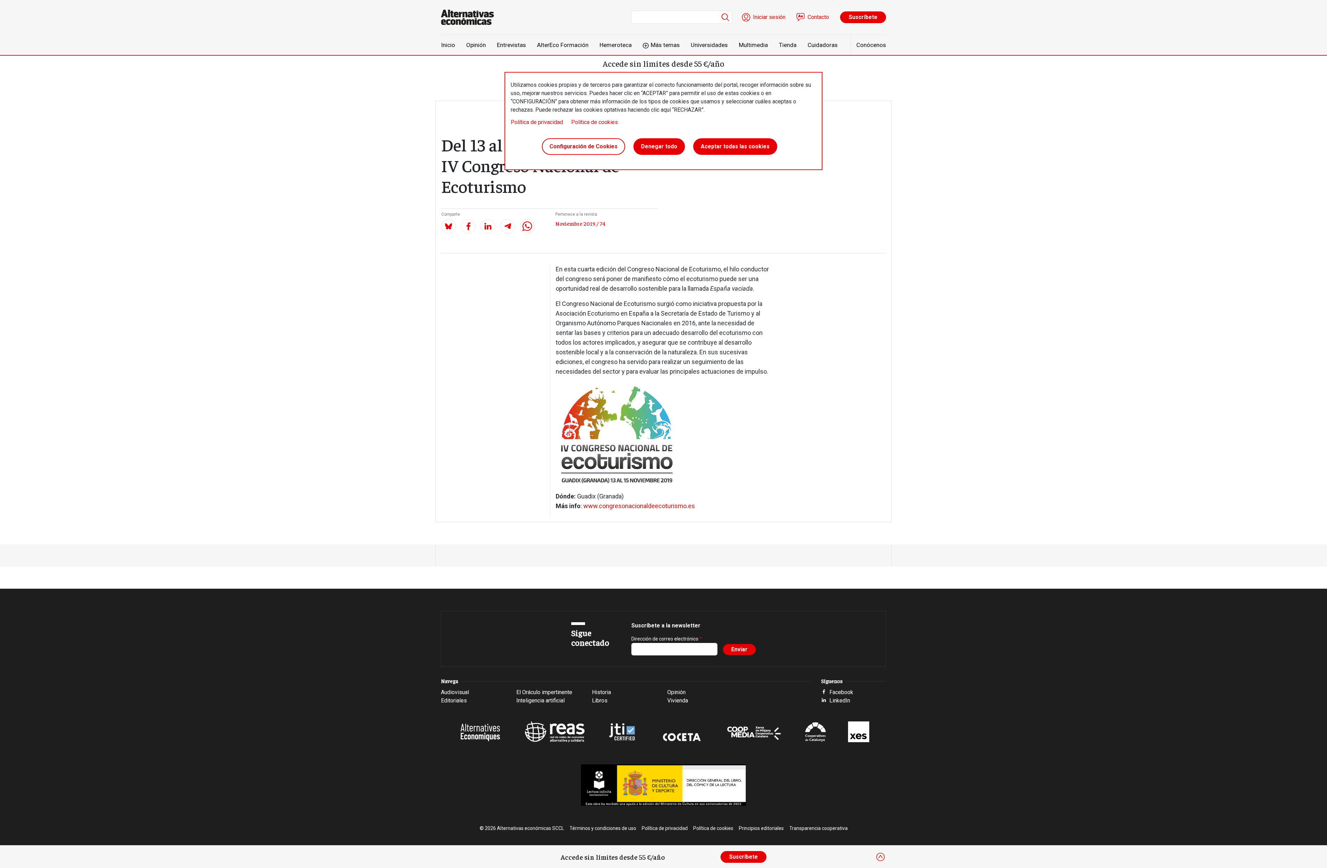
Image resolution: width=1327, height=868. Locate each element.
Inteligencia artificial (540, 700)
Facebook (841, 692)
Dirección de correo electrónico (664, 639)
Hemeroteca (616, 44)
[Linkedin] (488, 226)
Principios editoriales (761, 828)
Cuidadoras (823, 44)
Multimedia (753, 44)
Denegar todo (659, 146)
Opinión (476, 44)
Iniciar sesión (769, 17)
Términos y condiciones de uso (603, 828)
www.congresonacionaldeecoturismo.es (639, 506)
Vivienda (677, 700)
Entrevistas (511, 44)
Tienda (788, 44)
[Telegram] (507, 226)
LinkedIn (839, 700)
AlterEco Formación (563, 44)
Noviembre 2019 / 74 (580, 223)
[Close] (880, 856)
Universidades (709, 44)
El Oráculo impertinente (544, 692)
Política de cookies (594, 122)
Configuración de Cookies (583, 146)
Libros (600, 700)
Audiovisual (455, 692)
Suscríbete (863, 17)
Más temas (665, 44)
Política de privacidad (537, 122)
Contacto (818, 17)
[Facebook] (468, 226)
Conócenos (871, 44)
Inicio (448, 44)
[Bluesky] (448, 226)
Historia (601, 692)
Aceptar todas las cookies (735, 146)
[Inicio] (470, 17)
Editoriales (454, 700)
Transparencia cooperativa (818, 828)
